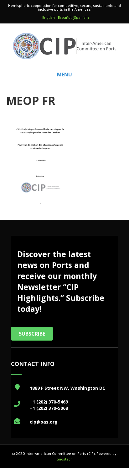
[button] (32, 334)
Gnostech (64, 459)
